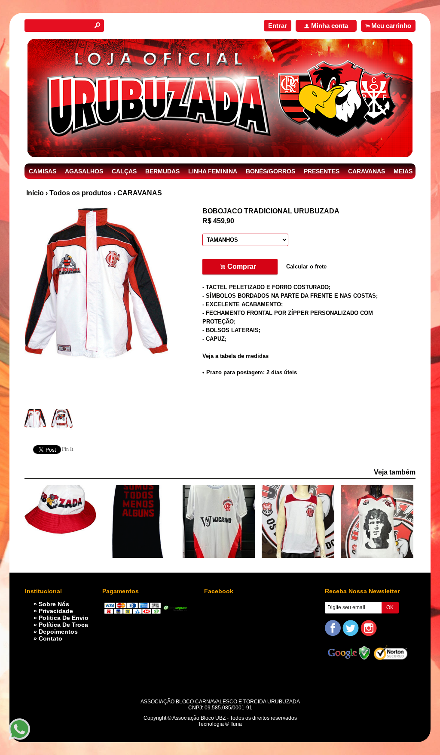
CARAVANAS (366, 171)
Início (35, 193)
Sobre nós (54, 604)
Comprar (240, 267)
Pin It (67, 449)
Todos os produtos (80, 193)
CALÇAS (124, 171)
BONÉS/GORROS (270, 171)
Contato (50, 638)
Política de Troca (63, 624)
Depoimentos (58, 631)
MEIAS (403, 171)
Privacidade (56, 610)
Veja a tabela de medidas (235, 356)
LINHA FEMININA (212, 171)
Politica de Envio (64, 617)
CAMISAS (42, 171)
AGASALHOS (84, 171)
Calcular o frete (306, 266)
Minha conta (329, 25)
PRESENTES (321, 171)
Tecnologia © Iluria (220, 724)
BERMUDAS (162, 171)
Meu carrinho (391, 25)
